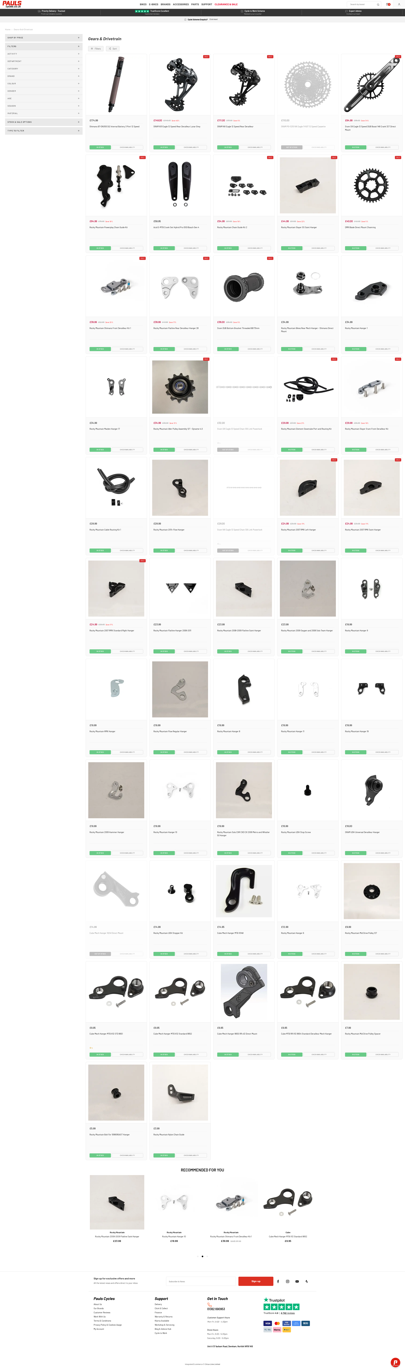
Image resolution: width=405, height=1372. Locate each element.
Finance (158, 1313)
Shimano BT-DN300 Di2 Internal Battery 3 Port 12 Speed (114, 127)
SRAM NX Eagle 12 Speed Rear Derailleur (235, 127)
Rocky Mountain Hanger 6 (292, 933)
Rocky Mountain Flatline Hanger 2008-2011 (172, 631)
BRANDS (165, 4)
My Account (99, 1329)
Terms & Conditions (102, 1321)
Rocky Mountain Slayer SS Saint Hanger (299, 227)
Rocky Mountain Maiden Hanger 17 (105, 429)
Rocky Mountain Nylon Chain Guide (168, 1135)
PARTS (195, 4)
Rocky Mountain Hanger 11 (292, 731)
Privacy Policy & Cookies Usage (108, 1325)
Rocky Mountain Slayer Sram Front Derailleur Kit (366, 429)
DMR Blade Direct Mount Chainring (360, 227)
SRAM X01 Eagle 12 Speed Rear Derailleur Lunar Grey (176, 127)
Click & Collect (161, 1309)
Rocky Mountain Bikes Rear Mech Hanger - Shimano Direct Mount (307, 330)
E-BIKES (153, 4)
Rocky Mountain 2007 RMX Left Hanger (298, 530)
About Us (98, 1304)
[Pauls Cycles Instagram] (287, 1281)
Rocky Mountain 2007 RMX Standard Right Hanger (112, 631)
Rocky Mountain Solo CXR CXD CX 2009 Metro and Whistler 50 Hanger (243, 834)
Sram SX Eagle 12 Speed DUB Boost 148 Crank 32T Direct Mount (370, 128)
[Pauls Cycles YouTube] (297, 1281)
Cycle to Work (161, 1333)
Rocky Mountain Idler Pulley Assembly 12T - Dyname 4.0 (178, 429)
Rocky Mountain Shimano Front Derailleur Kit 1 (110, 328)
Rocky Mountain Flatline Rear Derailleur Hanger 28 (176, 328)
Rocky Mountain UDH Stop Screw (296, 832)
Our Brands (99, 1309)
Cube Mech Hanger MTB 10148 (230, 933)
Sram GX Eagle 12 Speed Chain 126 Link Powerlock (239, 429)
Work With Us (100, 1317)
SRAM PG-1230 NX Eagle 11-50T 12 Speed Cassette (303, 127)
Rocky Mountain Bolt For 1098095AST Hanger (110, 1135)
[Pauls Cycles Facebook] (278, 1281)
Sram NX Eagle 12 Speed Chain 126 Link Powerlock (239, 530)
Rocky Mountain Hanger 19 (357, 731)
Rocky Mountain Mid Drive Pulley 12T (361, 933)
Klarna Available (162, 1321)
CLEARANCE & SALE (226, 4)
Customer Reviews (102, 1313)
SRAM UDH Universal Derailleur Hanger (362, 832)
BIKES (143, 4)
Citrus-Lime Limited (212, 1364)
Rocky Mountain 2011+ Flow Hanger (168, 530)
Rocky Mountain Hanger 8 (228, 731)
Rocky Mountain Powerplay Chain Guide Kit (109, 227)
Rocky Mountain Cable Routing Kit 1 (105, 530)
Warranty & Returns (163, 1317)
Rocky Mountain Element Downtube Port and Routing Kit (306, 429)
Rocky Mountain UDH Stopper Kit (168, 933)
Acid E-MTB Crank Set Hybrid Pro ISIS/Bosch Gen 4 (176, 227)
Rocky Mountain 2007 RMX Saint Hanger (363, 530)
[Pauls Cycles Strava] (306, 1281)
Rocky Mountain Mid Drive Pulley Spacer (363, 1034)
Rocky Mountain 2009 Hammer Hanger (107, 832)
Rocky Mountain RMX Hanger (102, 731)
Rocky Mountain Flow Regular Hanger (170, 731)
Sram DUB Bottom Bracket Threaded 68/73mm (238, 328)
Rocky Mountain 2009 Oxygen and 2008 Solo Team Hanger (307, 631)
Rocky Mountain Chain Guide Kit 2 (232, 227)
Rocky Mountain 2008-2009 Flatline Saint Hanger (239, 631)
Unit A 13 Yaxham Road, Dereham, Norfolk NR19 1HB (230, 1347)
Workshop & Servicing (164, 1325)
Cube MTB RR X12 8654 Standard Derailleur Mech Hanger (306, 1034)
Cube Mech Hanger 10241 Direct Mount (106, 933)
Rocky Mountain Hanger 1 (356, 328)
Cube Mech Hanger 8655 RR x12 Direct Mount (237, 1034)
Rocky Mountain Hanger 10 (165, 832)
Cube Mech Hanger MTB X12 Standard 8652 (172, 1034)
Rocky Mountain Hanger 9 (356, 631)
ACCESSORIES (181, 4)
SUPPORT (206, 4)
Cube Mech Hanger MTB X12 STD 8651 (106, 1034)
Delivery (158, 1304)
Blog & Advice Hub (163, 1329)
